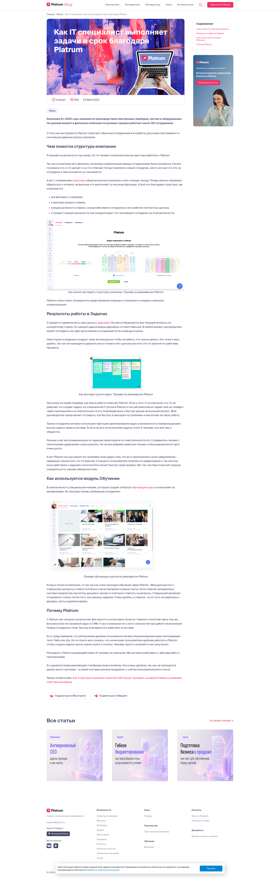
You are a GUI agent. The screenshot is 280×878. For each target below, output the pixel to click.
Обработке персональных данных (102, 870)
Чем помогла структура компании (213, 29)
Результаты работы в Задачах (210, 33)
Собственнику (112, 5)
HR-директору (152, 5)
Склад (100, 858)
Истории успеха (185, 5)
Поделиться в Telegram (113, 695)
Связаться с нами (200, 820)
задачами (103, 322)
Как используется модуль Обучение (208, 39)
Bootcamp (149, 847)
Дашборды (102, 825)
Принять (211, 868)
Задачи (100, 830)
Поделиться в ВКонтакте (70, 695)
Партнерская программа (156, 831)
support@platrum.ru (56, 822)
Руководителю (132, 5)
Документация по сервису (205, 836)
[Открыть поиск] (200, 4)
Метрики (101, 820)
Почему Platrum (204, 44)
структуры (78, 180)
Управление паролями (108, 853)
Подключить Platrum (220, 5)
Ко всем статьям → (221, 720)
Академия (102, 839)
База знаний (103, 835)
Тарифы (148, 816)
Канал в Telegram (200, 816)
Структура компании (107, 816)
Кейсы (169, 5)
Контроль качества (106, 849)
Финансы (101, 844)
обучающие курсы (143, 487)
